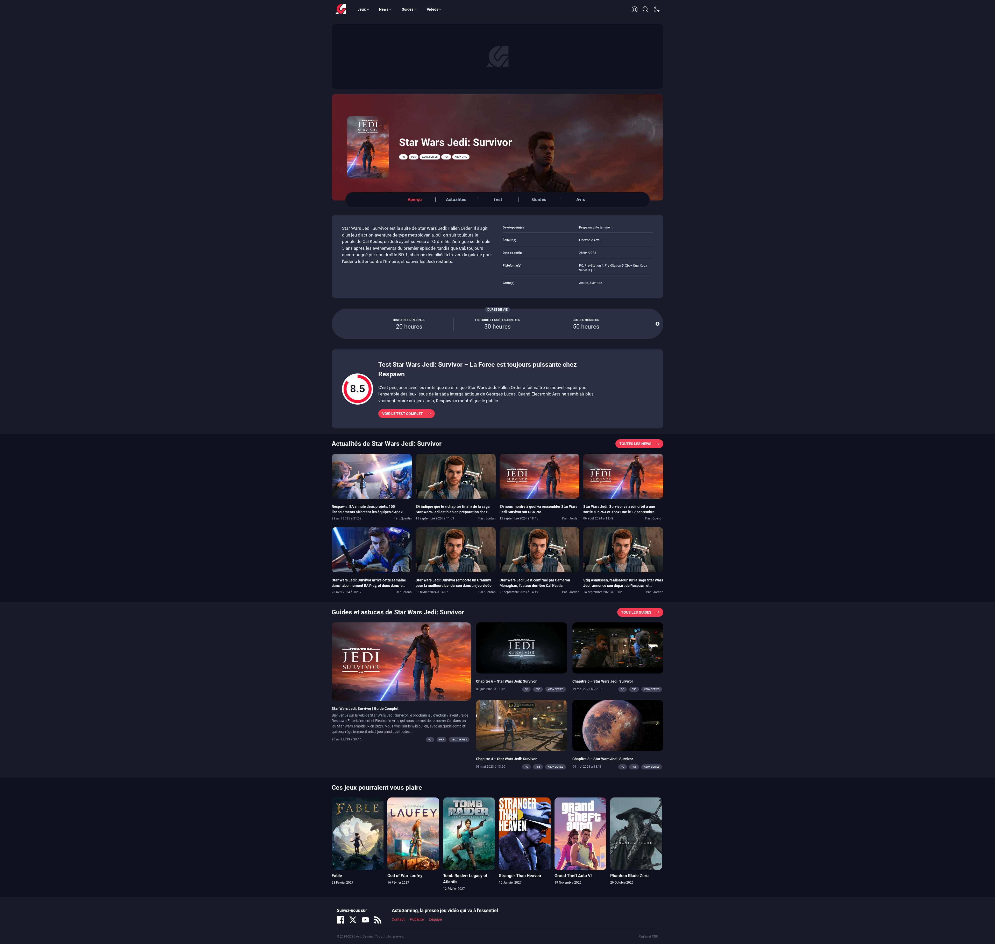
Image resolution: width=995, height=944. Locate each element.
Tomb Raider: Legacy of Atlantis (465, 878)
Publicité (417, 919)
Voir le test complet (402, 414)
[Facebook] (340, 920)
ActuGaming (341, 9)
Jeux (362, 9)
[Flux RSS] (377, 920)
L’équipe (435, 919)
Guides (407, 9)
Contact (398, 919)
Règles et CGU (648, 936)
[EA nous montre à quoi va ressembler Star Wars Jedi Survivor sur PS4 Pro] (540, 475)
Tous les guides (636, 612)
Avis (580, 199)
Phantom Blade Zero (629, 875)
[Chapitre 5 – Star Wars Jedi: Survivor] (617, 647)
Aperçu (415, 199)
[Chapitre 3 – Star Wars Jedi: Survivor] (617, 725)
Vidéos (432, 9)
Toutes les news (635, 444)
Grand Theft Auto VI (573, 875)
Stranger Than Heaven (520, 875)
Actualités (456, 199)
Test (497, 199)
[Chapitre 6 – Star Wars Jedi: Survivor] (521, 647)
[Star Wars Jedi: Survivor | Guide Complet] (401, 661)
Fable (337, 875)
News (383, 9)
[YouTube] (365, 920)
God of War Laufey (404, 875)
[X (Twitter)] (353, 920)
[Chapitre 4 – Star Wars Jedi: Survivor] (521, 725)
